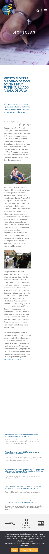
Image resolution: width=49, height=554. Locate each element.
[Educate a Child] (26, 527)
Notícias (24, 32)
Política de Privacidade (29, 550)
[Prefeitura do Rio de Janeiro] (41, 525)
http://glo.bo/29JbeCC (12, 359)
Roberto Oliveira (13, 122)
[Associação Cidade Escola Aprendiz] (10, 524)
